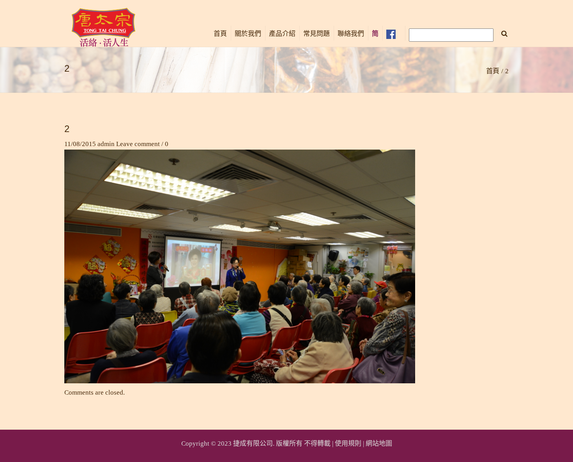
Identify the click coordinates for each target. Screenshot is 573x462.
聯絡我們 (351, 33)
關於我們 (248, 33)
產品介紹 (282, 33)
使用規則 (348, 443)
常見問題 (316, 33)
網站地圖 (379, 443)
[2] (239, 266)
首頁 (220, 33)
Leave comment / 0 (142, 144)
